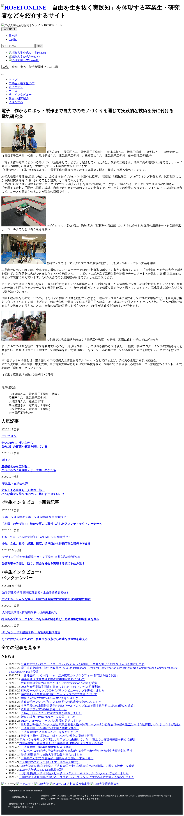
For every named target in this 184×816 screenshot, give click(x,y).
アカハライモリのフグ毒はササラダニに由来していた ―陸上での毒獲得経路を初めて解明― (78, 739)
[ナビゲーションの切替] (2, 74)
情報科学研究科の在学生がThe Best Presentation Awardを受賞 (59, 682)
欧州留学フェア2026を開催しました (44, 709)
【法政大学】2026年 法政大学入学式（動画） (50, 728)
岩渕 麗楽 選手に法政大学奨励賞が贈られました (52, 754)
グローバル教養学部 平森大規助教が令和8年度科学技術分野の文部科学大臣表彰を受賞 (76, 750)
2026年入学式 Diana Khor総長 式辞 (41, 769)
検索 (39, 45)
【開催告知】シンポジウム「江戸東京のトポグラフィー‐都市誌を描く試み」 (70, 675)
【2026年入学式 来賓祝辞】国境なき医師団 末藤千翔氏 (57, 758)
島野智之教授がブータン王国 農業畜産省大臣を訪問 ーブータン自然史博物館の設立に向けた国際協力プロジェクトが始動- (101, 724)
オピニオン (16, 87)
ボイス (13, 90)
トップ (13, 79)
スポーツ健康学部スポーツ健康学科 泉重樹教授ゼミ (35, 517)
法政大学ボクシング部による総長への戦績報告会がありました (61, 701)
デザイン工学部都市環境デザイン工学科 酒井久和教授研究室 (40, 556)
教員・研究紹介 (19, 98)
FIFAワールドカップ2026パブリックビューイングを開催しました (63, 690)
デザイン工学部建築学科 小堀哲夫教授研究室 (30, 632)
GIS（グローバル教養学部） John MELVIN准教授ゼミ (36, 536)
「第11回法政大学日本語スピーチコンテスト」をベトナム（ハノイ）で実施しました (74, 773)
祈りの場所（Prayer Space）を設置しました (48, 716)
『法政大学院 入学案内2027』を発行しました (50, 731)
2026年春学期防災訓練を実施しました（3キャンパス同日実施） (62, 686)
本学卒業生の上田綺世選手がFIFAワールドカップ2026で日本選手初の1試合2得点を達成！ (78, 705)
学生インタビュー (20, 94)
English (13, 39)
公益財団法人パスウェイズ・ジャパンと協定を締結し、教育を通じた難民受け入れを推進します (82, 664)
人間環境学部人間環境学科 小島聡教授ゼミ (29, 612)
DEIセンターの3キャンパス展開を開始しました (51, 720)
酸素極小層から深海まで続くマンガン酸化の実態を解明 (57, 735)
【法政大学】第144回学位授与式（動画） (47, 747)
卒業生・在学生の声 (21, 83)
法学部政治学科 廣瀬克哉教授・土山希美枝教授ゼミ (35, 592)
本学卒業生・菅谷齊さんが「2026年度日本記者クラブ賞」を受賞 (61, 743)
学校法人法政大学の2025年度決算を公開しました (52, 698)
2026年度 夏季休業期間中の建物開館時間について (53, 679)
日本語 (13, 35)
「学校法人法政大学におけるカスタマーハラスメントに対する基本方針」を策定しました (76, 777)
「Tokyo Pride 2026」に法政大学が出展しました (51, 713)
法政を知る (16, 102)
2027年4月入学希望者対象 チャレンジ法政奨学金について (59, 694)
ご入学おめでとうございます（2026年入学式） (49, 762)
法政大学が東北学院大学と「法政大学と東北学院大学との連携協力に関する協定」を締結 (76, 765)
